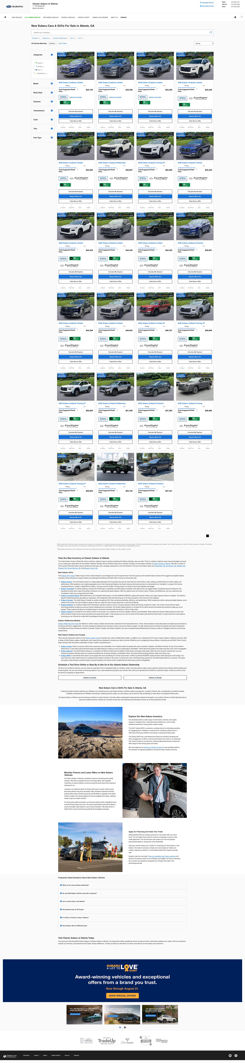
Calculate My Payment (76, 111)
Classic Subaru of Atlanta (162, 563)
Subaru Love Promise (100, 17)
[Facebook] (231, 1056)
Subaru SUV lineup (68, 576)
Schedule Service (208, 3)
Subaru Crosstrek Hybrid (70, 595)
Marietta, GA (181, 566)
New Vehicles (17, 17)
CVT (80, 38)
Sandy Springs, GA (73, 568)
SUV (73, 38)
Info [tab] (84, 86)
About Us (114, 17)
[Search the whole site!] (241, 16)
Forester (160, 1015)
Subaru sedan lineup (93, 638)
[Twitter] (236, 1056)
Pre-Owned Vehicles (50, 17)
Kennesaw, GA (171, 566)
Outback (52, 43)
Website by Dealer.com (9, 1056)
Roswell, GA (62, 568)
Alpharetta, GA (160, 566)
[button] (122, 885)
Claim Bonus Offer (76, 121)
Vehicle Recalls (55, 1055)
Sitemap (76, 1055)
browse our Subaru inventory (153, 747)
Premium (36, 38)
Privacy (67, 1055)
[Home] (14, 6)
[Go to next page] (212, 536)
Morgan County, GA (91, 568)
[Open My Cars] (235, 17)
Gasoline (47, 38)
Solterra (122, 1015)
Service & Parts (83, 17)
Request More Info (76, 116)
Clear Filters (62, 43)
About (45, 1055)
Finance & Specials (68, 17)
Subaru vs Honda (155, 677)
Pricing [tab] (67, 86)
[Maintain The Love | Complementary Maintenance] (63, 97)
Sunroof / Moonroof (60, 38)
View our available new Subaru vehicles (162, 856)
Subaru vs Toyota (89, 677)
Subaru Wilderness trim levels (68, 624)
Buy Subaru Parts (208, 6)
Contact (36, 1055)
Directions (26, 1055)
